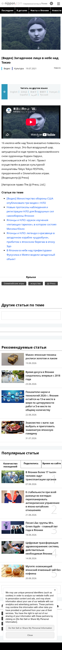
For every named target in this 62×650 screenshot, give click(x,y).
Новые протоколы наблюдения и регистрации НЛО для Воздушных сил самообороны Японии (30, 211)
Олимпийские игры (14, 283)
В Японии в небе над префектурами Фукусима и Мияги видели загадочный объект (31, 255)
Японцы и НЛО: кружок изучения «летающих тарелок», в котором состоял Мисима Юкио (31, 224)
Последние (7, 10)
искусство (36, 283)
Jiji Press (51, 283)
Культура (19, 68)
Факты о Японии (39, 10)
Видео (7, 68)
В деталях (22, 10)
